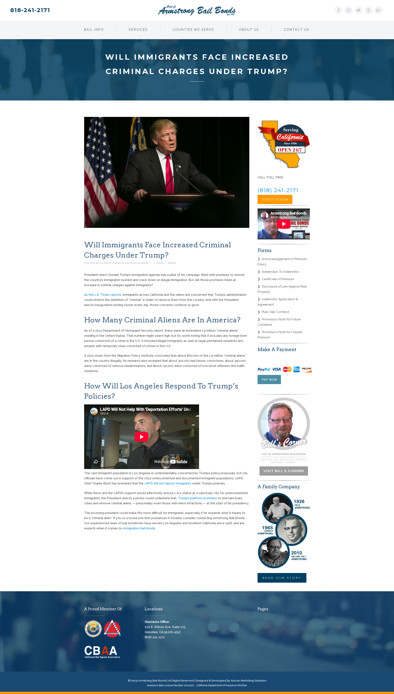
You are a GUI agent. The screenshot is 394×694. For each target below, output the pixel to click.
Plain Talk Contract (275, 312)
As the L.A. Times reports (102, 295)
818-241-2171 (30, 10)
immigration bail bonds (139, 528)
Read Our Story (281, 577)
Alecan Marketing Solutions (248, 680)
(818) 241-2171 (278, 190)
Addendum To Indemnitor (280, 272)
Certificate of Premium (278, 279)
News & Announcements (130, 263)
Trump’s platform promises (197, 498)
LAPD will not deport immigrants (167, 483)
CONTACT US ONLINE (275, 199)
